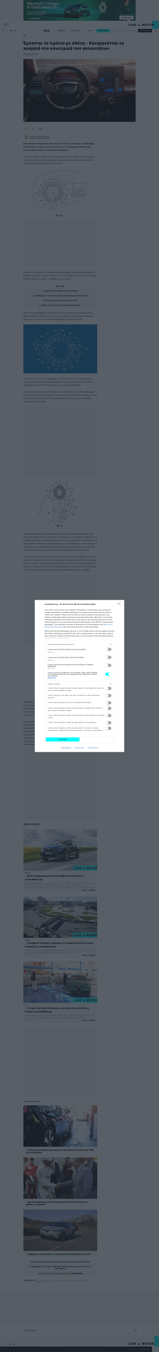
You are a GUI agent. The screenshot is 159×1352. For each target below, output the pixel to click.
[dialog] (79, 676)
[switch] (108, 649)
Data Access (79, 748)
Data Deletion (66, 748)
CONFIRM (62, 739)
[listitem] (79, 644)
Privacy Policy (93, 748)
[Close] (120, 604)
